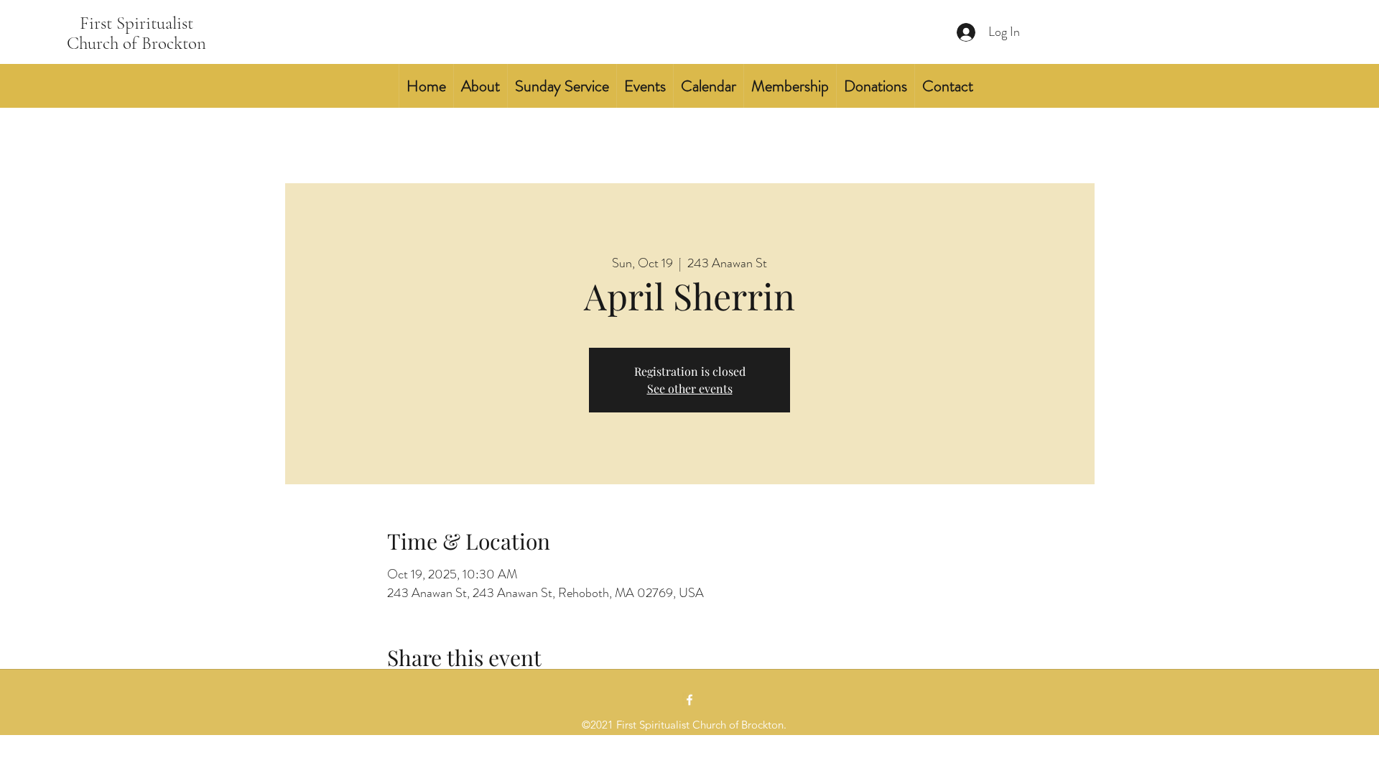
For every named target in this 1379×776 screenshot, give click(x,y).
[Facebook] (689, 700)
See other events (690, 388)
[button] (480, 86)
